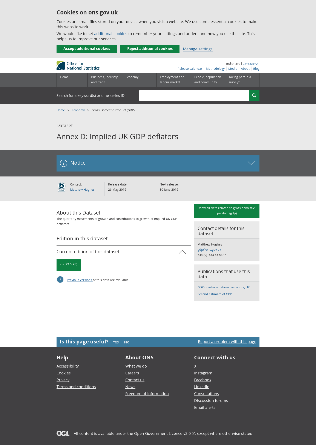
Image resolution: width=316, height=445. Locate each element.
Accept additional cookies (86, 48)
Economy (79, 110)
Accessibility (68, 366)
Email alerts (204, 407)
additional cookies (110, 33)
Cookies (64, 372)
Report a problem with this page (227, 341)
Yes (116, 342)
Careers (132, 372)
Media (232, 68)
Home (64, 77)
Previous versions (80, 280)
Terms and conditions (76, 386)
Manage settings (198, 48)
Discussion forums (211, 400)
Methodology (215, 68)
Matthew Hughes (82, 189)
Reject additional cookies (150, 48)
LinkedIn (201, 386)
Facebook (202, 379)
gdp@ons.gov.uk (209, 249)
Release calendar (190, 68)
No (126, 342)
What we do (136, 366)
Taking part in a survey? (240, 79)
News (130, 386)
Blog (256, 68)
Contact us (134, 379)
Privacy (63, 379)
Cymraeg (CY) (251, 63)
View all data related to (227, 210)
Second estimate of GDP (215, 294)
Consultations (206, 393)
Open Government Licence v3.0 (162, 433)
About (245, 68)
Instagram (203, 372)
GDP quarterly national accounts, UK (224, 287)
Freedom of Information (147, 393)
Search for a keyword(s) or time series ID (90, 95)
